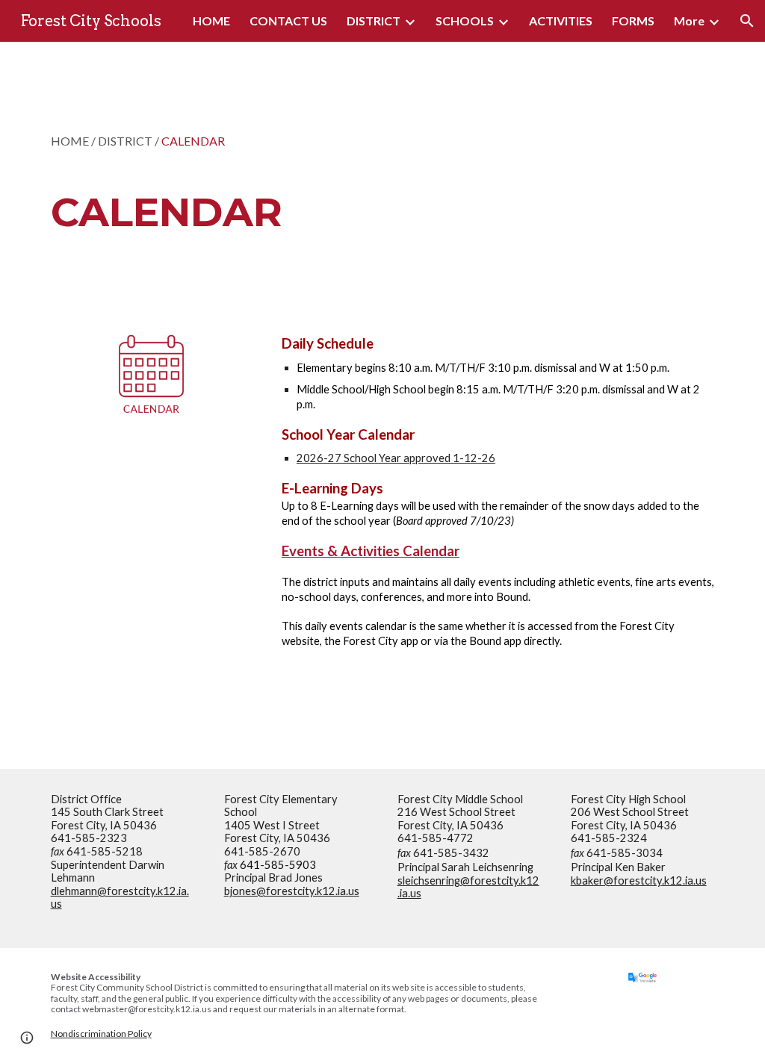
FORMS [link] (633, 20)
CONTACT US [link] (288, 20)
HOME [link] (211, 20)
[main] (325, 175)
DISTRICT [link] (373, 20)
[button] (747, 21)
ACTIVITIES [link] (560, 20)
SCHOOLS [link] (465, 20)
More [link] (689, 20)
